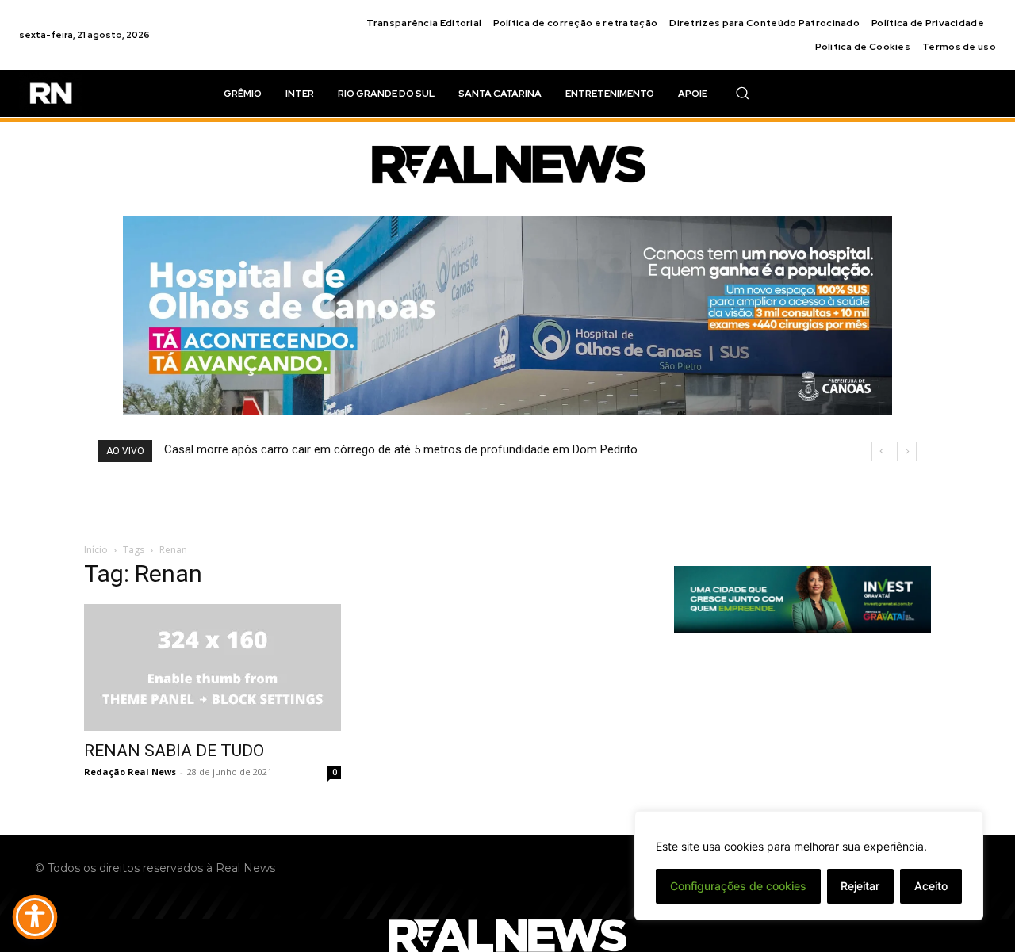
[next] (907, 451)
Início (96, 549)
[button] (742, 93)
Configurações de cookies (738, 886)
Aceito (931, 886)
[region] (808, 865)
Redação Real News (130, 772)
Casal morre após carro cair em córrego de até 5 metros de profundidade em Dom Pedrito (401, 449)
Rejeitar (860, 886)
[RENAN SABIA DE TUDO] (212, 667)
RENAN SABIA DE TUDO (174, 750)
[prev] (881, 451)
